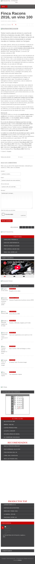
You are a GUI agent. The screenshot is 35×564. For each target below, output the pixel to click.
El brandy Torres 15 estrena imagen (18, 362)
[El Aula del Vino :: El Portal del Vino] (9, 1)
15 (17, 406)
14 (17, 404)
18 (19, 398)
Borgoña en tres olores (14, 291)
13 (17, 402)
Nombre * (3, 171)
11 (17, 398)
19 (19, 400)
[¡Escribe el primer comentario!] (33, 25)
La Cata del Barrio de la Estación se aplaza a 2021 (14, 535)
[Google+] (30, 6)
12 (17, 400)
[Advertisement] (17, 480)
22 (19, 406)
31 (22, 397)
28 (21, 404)
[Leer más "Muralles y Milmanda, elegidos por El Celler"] (4, 323)
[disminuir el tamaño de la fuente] (13, 24)
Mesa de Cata (12, 288)
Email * (2, 177)
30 (21, 408)
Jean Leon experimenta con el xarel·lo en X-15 (20, 335)
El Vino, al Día (13, 311)
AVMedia (19, 560)
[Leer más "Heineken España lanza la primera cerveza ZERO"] (4, 301)
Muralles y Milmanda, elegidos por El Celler (20, 322)
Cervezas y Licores (14, 297)
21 (19, 404)
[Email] (30, 25)
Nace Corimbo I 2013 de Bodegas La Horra (19, 348)
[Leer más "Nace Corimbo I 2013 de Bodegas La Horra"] (4, 349)
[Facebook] (21, 6)
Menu (3, 6)
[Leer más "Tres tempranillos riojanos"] (4, 374)
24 (21, 397)
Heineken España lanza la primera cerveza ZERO (21, 300)
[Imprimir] (28, 25)
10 (17, 397)
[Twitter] (24, 6)
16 (17, 408)
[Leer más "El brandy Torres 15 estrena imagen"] (4, 362)
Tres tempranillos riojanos (15, 374)
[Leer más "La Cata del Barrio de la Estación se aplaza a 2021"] (8, 530)
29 (21, 406)
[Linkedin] (27, 6)
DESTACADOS (12, 346)
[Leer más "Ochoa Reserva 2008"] (4, 312)
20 (19, 402)
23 (19, 408)
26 (21, 400)
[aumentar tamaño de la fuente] (16, 24)
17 (19, 397)
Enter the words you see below (8, 210)
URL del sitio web (5, 184)
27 (21, 402)
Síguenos (14, 227)
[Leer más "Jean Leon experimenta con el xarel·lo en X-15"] (4, 336)
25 (21, 398)
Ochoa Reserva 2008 (14, 313)
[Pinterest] (32, 6)
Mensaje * (3, 190)
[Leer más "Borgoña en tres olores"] (4, 289)
